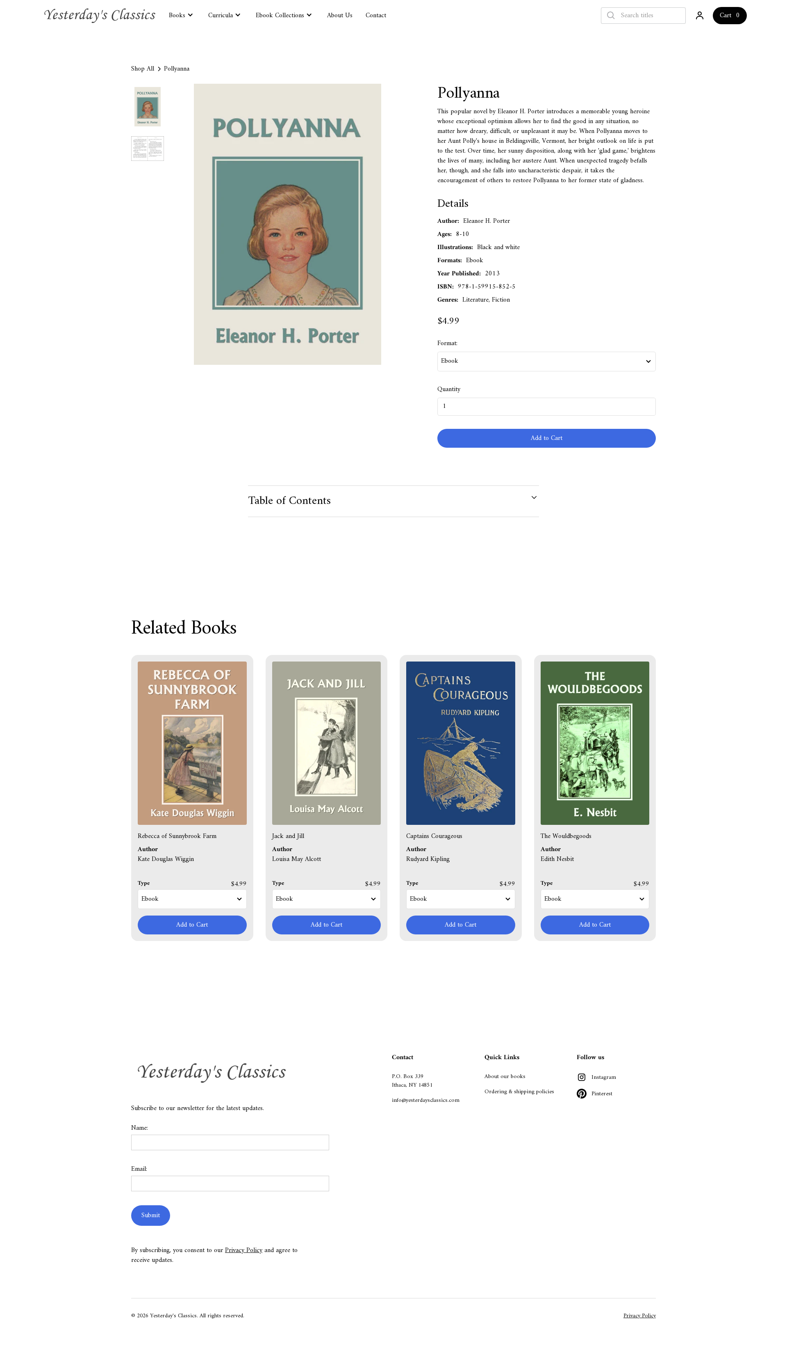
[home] (100, 15)
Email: (139, 1169)
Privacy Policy (243, 1250)
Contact (376, 15)
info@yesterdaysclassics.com (425, 1100)
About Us (340, 15)
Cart (725, 15)
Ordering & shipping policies (519, 1092)
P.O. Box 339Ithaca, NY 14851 (412, 1080)
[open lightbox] (288, 224)
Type (144, 883)
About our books (504, 1076)
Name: (139, 1128)
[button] (182, 15)
